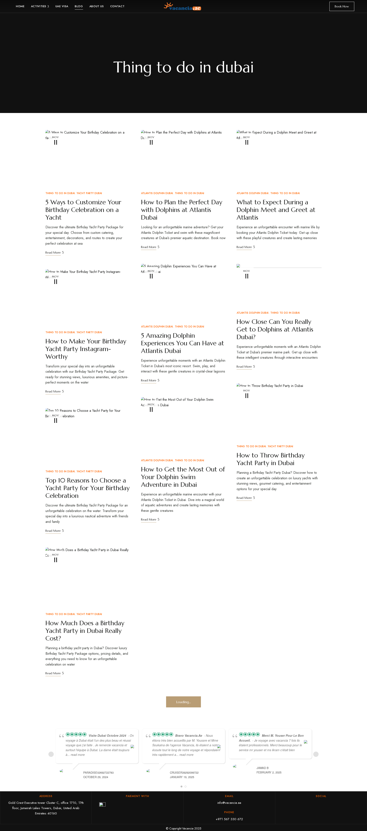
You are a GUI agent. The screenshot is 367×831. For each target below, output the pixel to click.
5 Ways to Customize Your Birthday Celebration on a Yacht (83, 209)
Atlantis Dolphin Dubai (157, 193)
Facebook (313, 804)
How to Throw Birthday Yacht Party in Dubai (271, 459)
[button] (341, 6)
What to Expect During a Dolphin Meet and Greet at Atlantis (276, 209)
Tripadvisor (329, 804)
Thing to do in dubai (60, 193)
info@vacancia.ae (229, 802)
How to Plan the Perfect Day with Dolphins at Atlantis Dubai (181, 209)
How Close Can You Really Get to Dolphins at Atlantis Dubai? (275, 329)
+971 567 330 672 (229, 819)
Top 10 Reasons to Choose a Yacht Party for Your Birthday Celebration (87, 487)
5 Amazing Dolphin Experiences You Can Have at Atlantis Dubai (182, 343)
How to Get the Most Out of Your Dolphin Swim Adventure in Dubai (183, 476)
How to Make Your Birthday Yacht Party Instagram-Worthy (85, 348)
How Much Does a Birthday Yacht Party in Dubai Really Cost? (84, 630)
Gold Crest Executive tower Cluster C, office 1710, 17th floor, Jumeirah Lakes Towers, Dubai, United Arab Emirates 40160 (46, 808)
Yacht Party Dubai (89, 193)
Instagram (321, 804)
